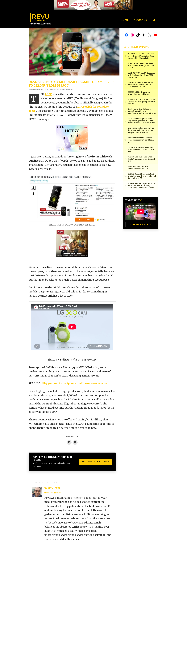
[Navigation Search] (153, 14)
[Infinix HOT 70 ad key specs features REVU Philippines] (72, 138)
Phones (33, 89)
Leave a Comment (67, 89)
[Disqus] (72, 572)
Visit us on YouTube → (140, 224)
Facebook (49, 493)
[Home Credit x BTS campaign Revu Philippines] (93, 4)
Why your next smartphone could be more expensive (74, 383)
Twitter (58, 493)
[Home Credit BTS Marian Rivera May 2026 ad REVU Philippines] (72, 243)
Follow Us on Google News (95, 462)
